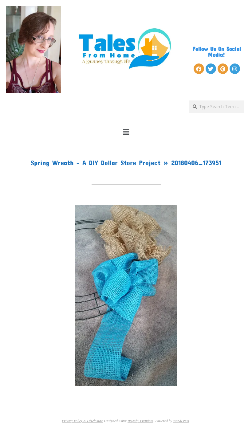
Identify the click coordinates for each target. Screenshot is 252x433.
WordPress (181, 420)
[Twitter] (211, 68)
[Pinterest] (223, 68)
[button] (126, 132)
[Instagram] (235, 68)
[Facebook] (199, 68)
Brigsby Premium (140, 420)
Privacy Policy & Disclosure (82, 420)
